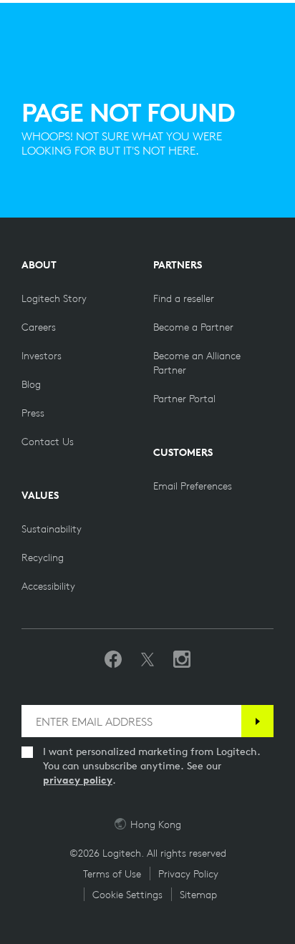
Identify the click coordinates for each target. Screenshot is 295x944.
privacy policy (77, 780)
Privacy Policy (188, 873)
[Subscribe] (257, 721)
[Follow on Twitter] (147, 660)
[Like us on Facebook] (113, 660)
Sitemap (198, 894)
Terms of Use (112, 873)
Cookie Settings (127, 894)
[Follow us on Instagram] (181, 660)
